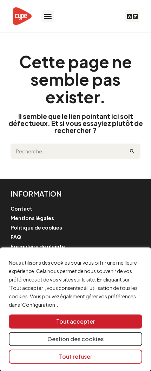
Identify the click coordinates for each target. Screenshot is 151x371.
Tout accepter (75, 321)
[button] (47, 16)
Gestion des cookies (75, 339)
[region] (75, 309)
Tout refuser (75, 356)
